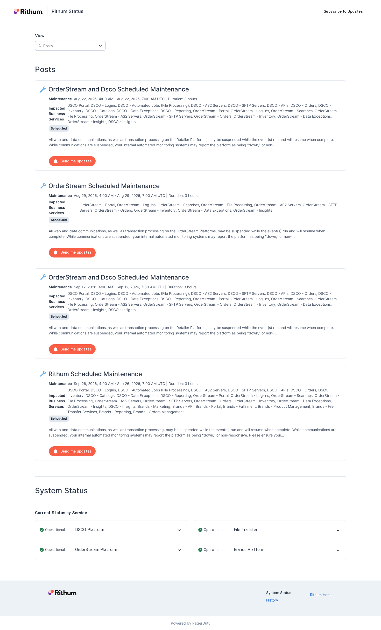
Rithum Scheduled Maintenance (95, 374)
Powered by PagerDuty (190, 623)
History (272, 600)
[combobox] (70, 46)
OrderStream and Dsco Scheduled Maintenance (118, 89)
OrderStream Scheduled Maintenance (104, 186)
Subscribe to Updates (343, 11)
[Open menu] (100, 46)
